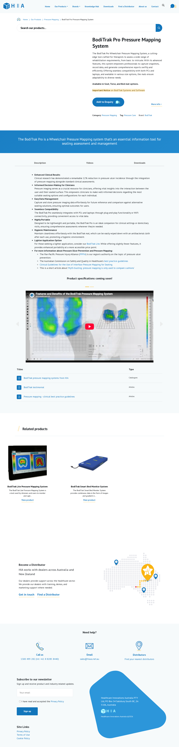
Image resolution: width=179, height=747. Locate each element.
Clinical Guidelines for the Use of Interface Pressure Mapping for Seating (76, 264)
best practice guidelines (116, 261)
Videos (89, 162)
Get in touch (26, 594)
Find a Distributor (48, 594)
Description (40, 162)
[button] (26, 324)
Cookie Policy (23, 738)
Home (25, 19)
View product (27, 500)
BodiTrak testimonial (34, 387)
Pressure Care (130, 115)
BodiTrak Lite (93, 243)
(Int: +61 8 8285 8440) (47, 658)
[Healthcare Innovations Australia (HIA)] (13, 6)
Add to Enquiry (104, 102)
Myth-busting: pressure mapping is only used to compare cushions (101, 267)
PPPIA (83, 254)
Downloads (139, 162)
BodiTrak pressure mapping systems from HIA (46, 377)
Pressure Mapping (51, 19)
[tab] (40, 163)
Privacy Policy (57, 701)
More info (155, 104)
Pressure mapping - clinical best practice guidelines (49, 396)
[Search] (159, 28)
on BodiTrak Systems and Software (118, 90)
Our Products (36, 19)
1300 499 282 (28, 658)
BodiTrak (148, 115)
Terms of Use (23, 734)
